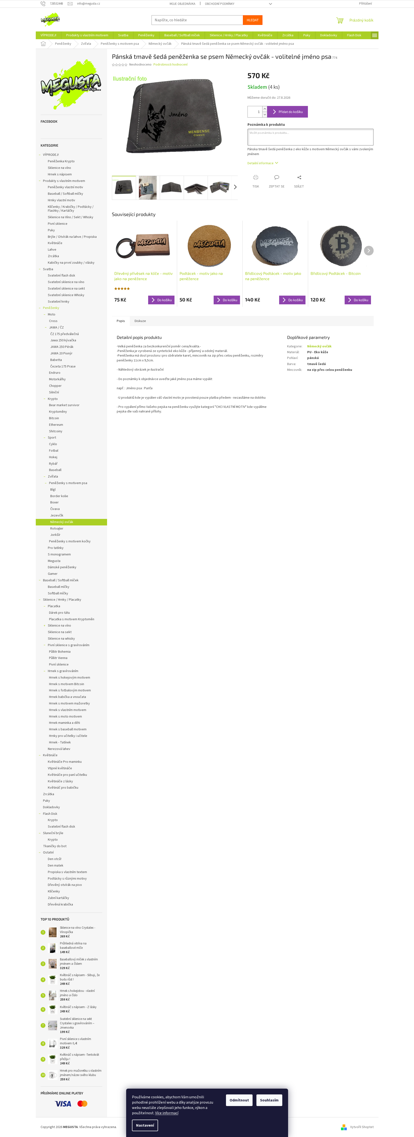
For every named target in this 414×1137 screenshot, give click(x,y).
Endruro (54, 372)
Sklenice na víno (59, 167)
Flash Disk (50, 813)
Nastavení (145, 1125)
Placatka (54, 606)
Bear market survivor (64, 405)
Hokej (53, 457)
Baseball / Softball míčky (65, 193)
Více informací (166, 1113)
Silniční (54, 392)
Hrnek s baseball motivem (68, 729)
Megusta (54, 561)
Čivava (55, 509)
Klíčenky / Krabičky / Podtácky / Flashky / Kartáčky (71, 208)
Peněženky (51, 308)
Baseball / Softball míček (61, 580)
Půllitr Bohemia (60, 651)
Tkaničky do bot (54, 846)
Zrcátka (53, 256)
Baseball (55, 470)
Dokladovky (51, 807)
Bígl (53, 489)
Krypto (53, 398)
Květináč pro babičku (63, 787)
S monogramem (59, 554)
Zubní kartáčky (58, 898)
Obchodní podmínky (219, 4)
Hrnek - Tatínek (60, 742)
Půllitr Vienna (58, 658)
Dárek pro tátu (59, 612)
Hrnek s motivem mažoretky (69, 703)
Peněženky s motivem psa (68, 483)
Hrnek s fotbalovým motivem (70, 690)
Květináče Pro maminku (65, 761)
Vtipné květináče (60, 768)
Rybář (53, 463)
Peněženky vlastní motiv (65, 187)
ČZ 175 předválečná (64, 334)
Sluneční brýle (53, 833)
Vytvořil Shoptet (362, 1127)
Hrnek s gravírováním (63, 671)
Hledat (253, 20)
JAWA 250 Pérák (61, 346)
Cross (53, 321)
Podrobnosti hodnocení (170, 64)
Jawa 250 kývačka (63, 340)
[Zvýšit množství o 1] (264, 109)
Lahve (52, 249)
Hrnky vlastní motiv (61, 200)
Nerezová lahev (59, 749)
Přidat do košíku (291, 112)
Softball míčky (58, 593)
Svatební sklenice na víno (66, 282)
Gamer (53, 573)
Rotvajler (56, 528)
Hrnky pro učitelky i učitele (68, 735)
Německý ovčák (61, 522)
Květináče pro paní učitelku (67, 774)
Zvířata (53, 476)
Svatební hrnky (58, 301)
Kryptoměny (58, 411)
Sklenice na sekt (60, 632)
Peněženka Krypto (61, 161)
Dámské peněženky (62, 567)
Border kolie (59, 496)
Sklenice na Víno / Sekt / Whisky (70, 217)
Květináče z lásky (60, 781)
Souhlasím (269, 1100)
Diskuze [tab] (140, 321)
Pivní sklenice (57, 223)
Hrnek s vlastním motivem (67, 710)
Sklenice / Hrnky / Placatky (62, 599)
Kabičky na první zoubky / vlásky (71, 262)
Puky (51, 230)
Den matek (55, 865)
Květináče (55, 243)
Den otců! (54, 859)
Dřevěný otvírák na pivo (65, 885)
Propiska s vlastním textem (67, 872)
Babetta (56, 360)
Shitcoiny (55, 431)
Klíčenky (54, 891)
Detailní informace (260, 163)
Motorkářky (57, 379)
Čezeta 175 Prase (63, 366)
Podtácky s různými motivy (67, 878)
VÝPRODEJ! (51, 154)
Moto (51, 314)
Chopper (55, 385)
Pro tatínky (56, 548)
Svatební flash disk (61, 275)
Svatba (48, 269)
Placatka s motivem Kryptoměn (71, 619)
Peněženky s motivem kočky (70, 541)
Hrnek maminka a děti (64, 722)
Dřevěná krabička (60, 904)
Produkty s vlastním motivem (64, 181)
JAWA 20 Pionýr (61, 353)
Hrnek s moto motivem (65, 716)
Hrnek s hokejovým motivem (69, 677)
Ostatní (48, 852)
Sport (52, 437)
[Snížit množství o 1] (264, 114)
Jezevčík (56, 515)
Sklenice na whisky (61, 638)
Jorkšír (55, 534)
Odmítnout (239, 1100)
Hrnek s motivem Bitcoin (66, 684)
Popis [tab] (121, 321)
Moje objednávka (182, 4)
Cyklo (53, 444)
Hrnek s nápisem (60, 174)
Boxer (54, 502)
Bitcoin (54, 418)
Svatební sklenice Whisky (66, 295)
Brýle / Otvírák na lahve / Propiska (72, 236)
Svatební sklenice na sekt (66, 288)
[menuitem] (48, 35)
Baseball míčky (58, 586)
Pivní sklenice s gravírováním (68, 645)
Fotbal (53, 450)
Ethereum (56, 424)
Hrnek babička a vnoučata (67, 697)
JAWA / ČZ (56, 327)
